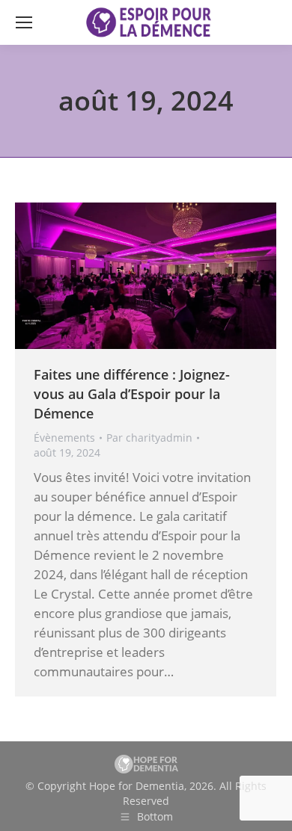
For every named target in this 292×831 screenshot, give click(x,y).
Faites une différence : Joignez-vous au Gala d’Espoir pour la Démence (132, 393)
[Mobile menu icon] (24, 22)
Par (149, 437)
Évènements (64, 437)
